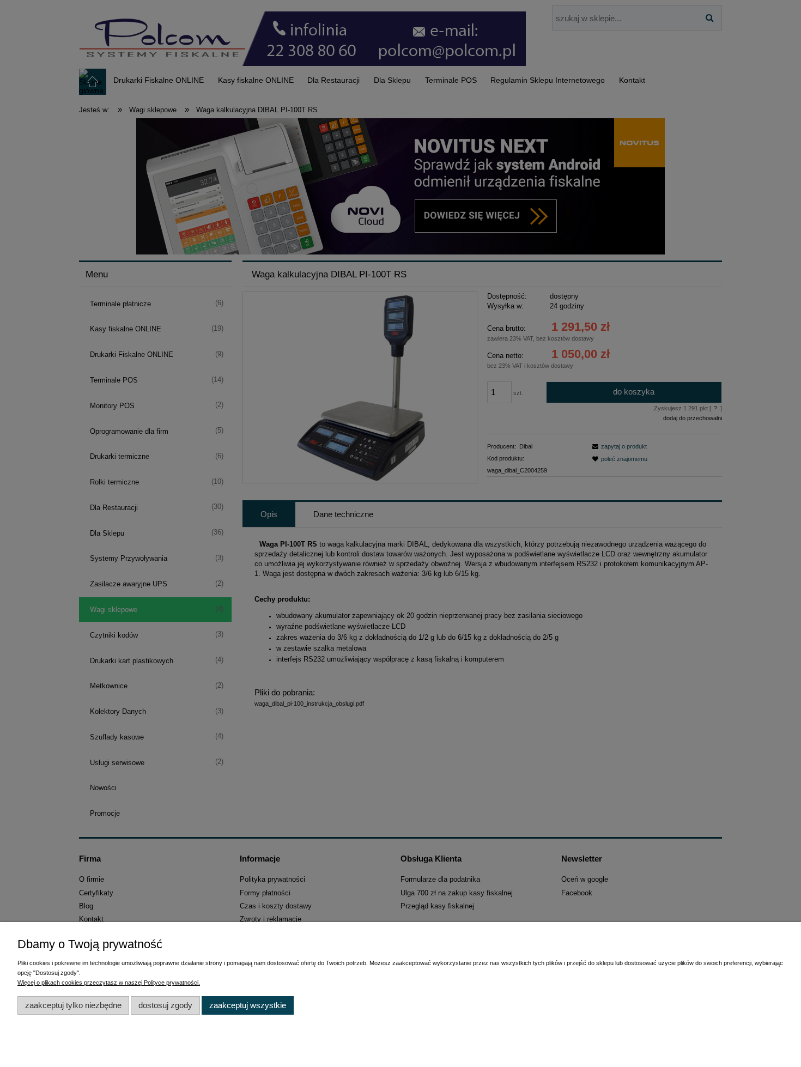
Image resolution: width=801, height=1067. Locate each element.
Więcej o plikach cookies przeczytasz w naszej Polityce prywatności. (108, 982)
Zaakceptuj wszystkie (247, 1005)
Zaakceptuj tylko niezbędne (73, 1005)
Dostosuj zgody (165, 1005)
